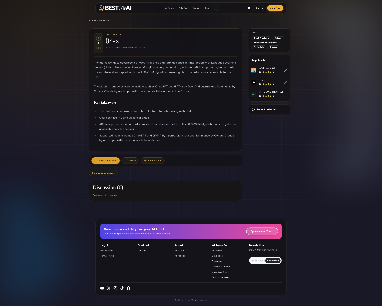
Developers (217, 256)
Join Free (275, 8)
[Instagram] (115, 288)
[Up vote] (98, 38)
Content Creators (221, 266)
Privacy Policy (107, 250)
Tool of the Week (221, 277)
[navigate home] (115, 8)
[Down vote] (98, 48)
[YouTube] (102, 288)
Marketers (217, 250)
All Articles (180, 256)
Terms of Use (107, 256)
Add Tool (183, 8)
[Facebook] (128, 288)
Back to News (100, 20)
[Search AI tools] (216, 8)
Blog (206, 8)
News (196, 8)
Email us (142, 250)
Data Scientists (220, 272)
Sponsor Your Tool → (262, 231)
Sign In (259, 8)
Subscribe (273, 260)
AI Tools (169, 8)
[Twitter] (109, 288)
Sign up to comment (103, 173)
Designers (217, 261)
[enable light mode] (249, 8)
